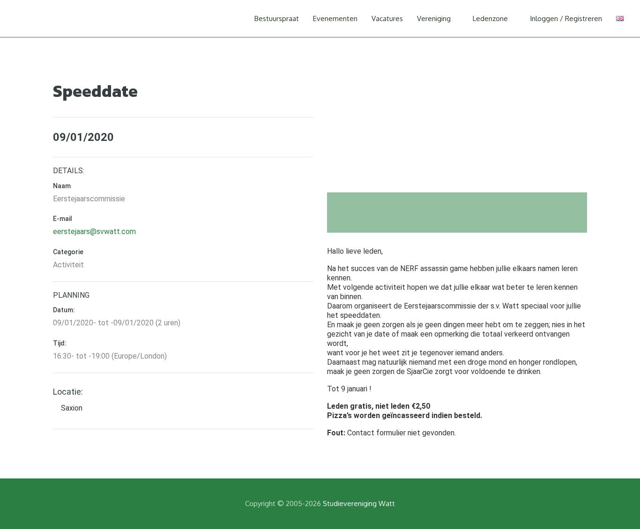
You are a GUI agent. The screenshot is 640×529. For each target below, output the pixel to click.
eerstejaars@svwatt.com (94, 231)
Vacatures (387, 18)
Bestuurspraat (276, 18)
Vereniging (434, 18)
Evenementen (335, 18)
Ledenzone (490, 18)
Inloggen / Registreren (566, 18)
